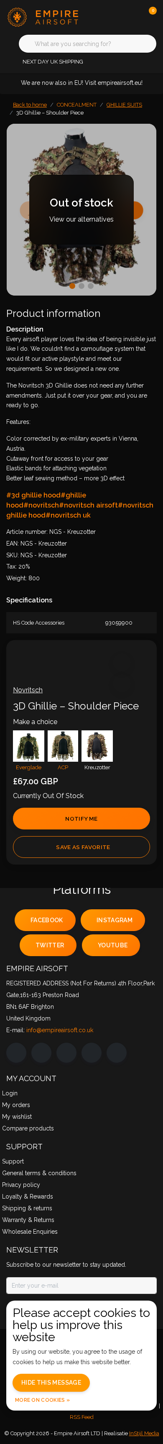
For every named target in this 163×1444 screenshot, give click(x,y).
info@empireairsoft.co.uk (59, 1030)
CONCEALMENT (77, 105)
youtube (112, 945)
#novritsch (41, 505)
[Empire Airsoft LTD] (47, 16)
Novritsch (28, 690)
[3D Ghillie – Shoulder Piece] (81, 209)
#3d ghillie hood (33, 495)
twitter (50, 945)
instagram (114, 920)
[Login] (117, 16)
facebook (47, 920)
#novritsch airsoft (88, 505)
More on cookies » (42, 1400)
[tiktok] (117, 1053)
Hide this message (51, 1382)
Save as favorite (83, 847)
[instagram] (41, 1053)
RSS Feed (82, 1417)
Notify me (81, 818)
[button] (122, 662)
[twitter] (66, 1053)
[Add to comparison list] (122, 683)
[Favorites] (133, 16)
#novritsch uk (68, 515)
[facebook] (16, 1053)
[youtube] (92, 1053)
